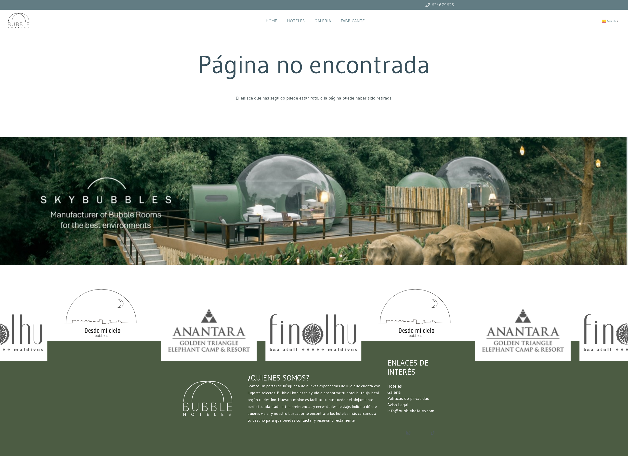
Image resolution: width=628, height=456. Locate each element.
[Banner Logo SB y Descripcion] (314, 201)
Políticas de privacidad (408, 398)
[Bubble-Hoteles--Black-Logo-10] (18, 20)
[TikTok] (432, 432)
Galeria (394, 392)
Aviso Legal (397, 404)
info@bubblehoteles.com (410, 411)
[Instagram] (408, 432)
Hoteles (394, 386)
